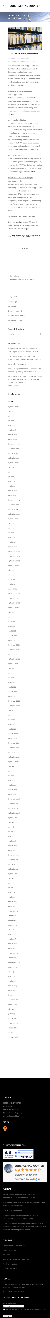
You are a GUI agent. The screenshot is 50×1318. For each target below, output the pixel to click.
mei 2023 (11, 579)
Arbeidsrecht (8, 1255)
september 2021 (14, 659)
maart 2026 (12, 430)
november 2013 (13, 1023)
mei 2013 (11, 1032)
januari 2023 (12, 589)
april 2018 (11, 836)
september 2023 (14, 561)
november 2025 (14, 449)
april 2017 (11, 892)
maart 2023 (12, 584)
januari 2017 (12, 906)
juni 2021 (11, 673)
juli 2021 (11, 668)
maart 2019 (12, 785)
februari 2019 (12, 790)
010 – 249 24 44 (17, 1113)
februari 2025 (12, 491)
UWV (37, 236)
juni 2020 (11, 715)
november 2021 (13, 650)
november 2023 (14, 556)
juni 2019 (11, 771)
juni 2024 (11, 528)
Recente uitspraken (15, 316)
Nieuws (10, 306)
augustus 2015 (13, 967)
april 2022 (11, 626)
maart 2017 (12, 897)
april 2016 (11, 934)
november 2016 (14, 911)
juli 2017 (11, 878)
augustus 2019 (13, 762)
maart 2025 (12, 486)
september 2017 (14, 869)
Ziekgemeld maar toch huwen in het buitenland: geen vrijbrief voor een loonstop (24, 1203)
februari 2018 (12, 846)
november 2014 (13, 1000)
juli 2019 (11, 766)
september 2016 (14, 920)
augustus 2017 (13, 874)
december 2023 (14, 551)
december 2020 (14, 701)
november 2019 (13, 748)
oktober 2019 (13, 752)
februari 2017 (12, 902)
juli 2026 (11, 411)
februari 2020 (13, 734)
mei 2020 (11, 720)
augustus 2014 (13, 1004)
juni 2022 (11, 617)
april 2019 (11, 780)
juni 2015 (11, 972)
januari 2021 (12, 696)
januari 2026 (12, 439)
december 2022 (14, 593)
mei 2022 (11, 622)
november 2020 (14, 706)
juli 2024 (11, 523)
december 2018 (14, 799)
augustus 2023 (13, 565)
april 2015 (11, 976)
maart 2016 (12, 939)
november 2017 (13, 860)
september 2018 (14, 813)
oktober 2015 (12, 958)
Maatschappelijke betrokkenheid (16, 1259)
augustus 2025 (13, 463)
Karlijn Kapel (30, 61)
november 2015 (13, 953)
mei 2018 (11, 832)
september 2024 (14, 514)
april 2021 (11, 682)
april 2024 (11, 537)
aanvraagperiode (20, 236)
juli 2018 (11, 822)
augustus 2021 (13, 664)
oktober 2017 (12, 864)
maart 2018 (12, 841)
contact (19, 222)
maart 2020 (12, 729)
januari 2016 (12, 948)
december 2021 (14, 645)
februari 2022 (13, 636)
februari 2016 (12, 944)
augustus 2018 (13, 818)
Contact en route (10, 1268)
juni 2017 (11, 883)
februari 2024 (13, 547)
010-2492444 (25, 229)
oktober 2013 (13, 1028)
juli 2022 (11, 612)
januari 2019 (12, 794)
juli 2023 (11, 570)
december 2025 (14, 444)
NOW (32, 236)
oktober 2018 (13, 808)
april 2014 (11, 1014)
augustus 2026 (13, 407)
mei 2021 (11, 678)
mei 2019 (11, 776)
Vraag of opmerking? (11, 1116)
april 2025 (11, 481)
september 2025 (14, 458)
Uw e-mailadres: (9, 1303)
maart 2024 (12, 542)
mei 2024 (11, 533)
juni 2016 (11, 930)
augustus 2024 (13, 519)
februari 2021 (12, 692)
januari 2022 (12, 640)
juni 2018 (11, 827)
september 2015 (14, 962)
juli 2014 (11, 1009)
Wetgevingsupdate (15, 320)
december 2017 (13, 855)
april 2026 (11, 425)
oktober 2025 (13, 453)
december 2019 (14, 743)
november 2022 (14, 598)
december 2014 (14, 995)
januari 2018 (12, 850)
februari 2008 (13, 1037)
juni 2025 (11, 472)
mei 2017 (11, 888)
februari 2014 (12, 1018)
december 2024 (14, 500)
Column (11, 302)
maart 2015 (12, 981)
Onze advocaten (9, 1250)
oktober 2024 (13, 509)
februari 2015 (12, 986)
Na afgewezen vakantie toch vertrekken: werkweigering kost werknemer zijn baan (19, 1195)
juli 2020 (11, 710)
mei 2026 (11, 421)
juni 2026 (11, 416)
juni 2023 (11, 575)
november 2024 (14, 505)
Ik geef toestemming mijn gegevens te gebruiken (25, 1309)
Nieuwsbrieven (13, 311)
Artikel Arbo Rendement (17, 364)
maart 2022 (12, 631)
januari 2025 (12, 495)
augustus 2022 (13, 608)
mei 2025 (11, 477)
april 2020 (11, 724)
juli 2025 (11, 467)
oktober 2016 (13, 916)
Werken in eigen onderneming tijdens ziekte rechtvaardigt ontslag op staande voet (20, 1217)
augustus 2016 (13, 925)
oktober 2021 (13, 654)
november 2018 (14, 804)
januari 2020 (12, 738)
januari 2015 (12, 990)
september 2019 (14, 757)
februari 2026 (13, 435)
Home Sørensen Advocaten (14, 1246)
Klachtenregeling (10, 1264)
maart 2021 (12, 687)
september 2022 (14, 603)
